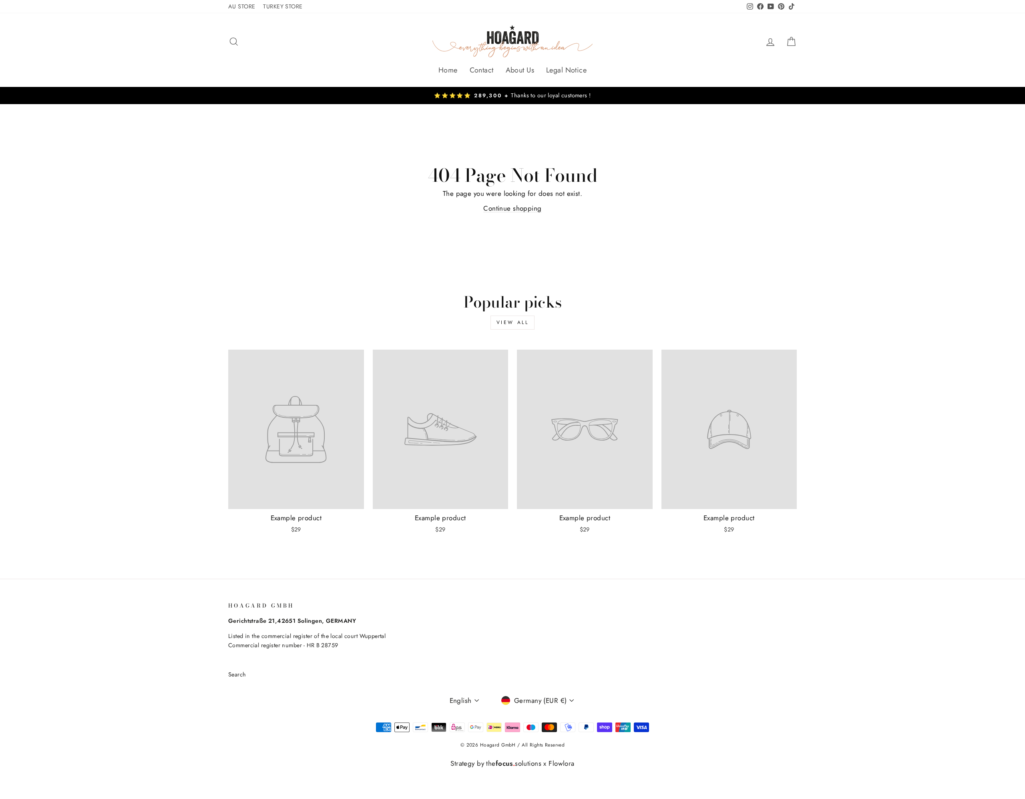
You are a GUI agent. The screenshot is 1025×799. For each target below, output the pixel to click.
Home (448, 70)
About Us (520, 70)
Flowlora (561, 763)
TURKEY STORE (282, 6)
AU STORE (241, 6)
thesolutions (513, 763)
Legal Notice (566, 70)
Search (237, 674)
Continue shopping (512, 208)
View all (512, 322)
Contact (482, 70)
